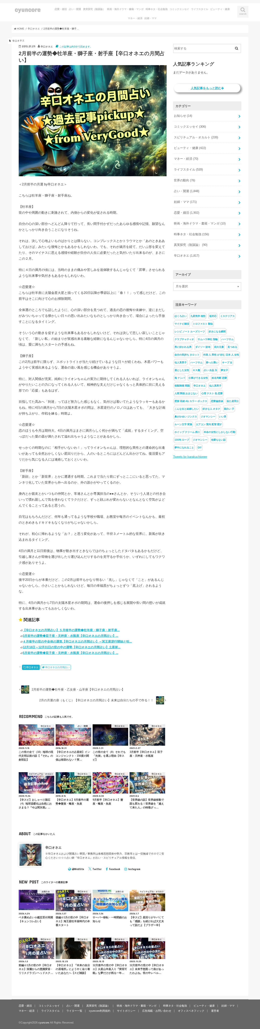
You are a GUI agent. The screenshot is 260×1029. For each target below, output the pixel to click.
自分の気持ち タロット (186, 354)
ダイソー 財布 (202, 347)
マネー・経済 (135, 18)
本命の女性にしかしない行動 (219, 432)
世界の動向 (184, 180)
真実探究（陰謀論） (94, 9)
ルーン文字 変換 (183, 424)
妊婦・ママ (150, 18)
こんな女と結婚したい (186, 408)
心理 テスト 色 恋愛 (212, 393)
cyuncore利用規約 (99, 1010)
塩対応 (213, 316)
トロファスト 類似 (203, 323)
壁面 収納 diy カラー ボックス (190, 401)
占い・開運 (75, 9)
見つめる (232, 347)
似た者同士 (233, 401)
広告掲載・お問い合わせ (156, 1010)
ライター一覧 (74, 1010)
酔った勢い (212, 362)
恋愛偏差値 (217, 401)
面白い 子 (229, 408)
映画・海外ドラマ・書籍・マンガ (125, 9)
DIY (200, 447)
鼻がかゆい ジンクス (185, 416)
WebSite (79, 869)
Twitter (97, 869)
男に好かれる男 (183, 347)
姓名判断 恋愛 (219, 378)
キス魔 (196, 370)
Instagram (134, 869)
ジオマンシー (208, 416)
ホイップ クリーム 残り (187, 432)
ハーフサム (227, 339)
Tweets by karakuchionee (190, 456)
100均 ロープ (181, 439)
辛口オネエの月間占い (57, 667)
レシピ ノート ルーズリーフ (189, 331)
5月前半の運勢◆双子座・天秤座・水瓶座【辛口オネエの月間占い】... (70, 653)
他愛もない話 (218, 439)
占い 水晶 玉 (210, 370)
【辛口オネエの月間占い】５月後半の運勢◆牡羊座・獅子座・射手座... (71, 630)
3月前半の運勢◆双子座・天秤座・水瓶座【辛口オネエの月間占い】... (70, 635)
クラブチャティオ (184, 339)
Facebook (114, 869)
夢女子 (224, 370)
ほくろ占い (180, 316)
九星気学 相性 (198, 316)
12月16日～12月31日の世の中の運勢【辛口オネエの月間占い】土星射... (71, 647)
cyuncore (28, 9)
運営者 (215, 1010)
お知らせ (183, 115)
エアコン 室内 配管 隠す (209, 424)
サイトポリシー (126, 1010)
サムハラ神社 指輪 (208, 339)
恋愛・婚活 (61, 9)
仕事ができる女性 (198, 378)
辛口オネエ (32, 667)
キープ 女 (227, 362)
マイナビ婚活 (181, 323)
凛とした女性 (181, 370)
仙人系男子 (180, 362)
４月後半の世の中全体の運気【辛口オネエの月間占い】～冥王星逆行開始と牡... (77, 641)
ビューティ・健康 (220, 9)
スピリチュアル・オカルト (196, 137)
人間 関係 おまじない (186, 393)
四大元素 (219, 347)
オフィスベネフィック (191, 1010)
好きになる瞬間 (217, 331)
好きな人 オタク (211, 408)
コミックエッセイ (179, 9)
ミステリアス (227, 316)
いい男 (222, 416)
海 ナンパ (179, 378)
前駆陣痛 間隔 (182, 385)
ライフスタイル (199, 9)
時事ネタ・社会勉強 (157, 9)
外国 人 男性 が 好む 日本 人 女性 (221, 354)
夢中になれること (184, 447)
